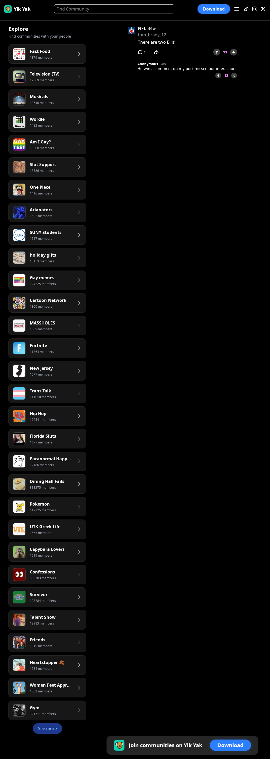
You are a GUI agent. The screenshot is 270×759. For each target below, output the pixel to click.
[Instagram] (254, 9)
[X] (263, 9)
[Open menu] (236, 9)
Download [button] (213, 9)
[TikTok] (246, 9)
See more (47, 728)
